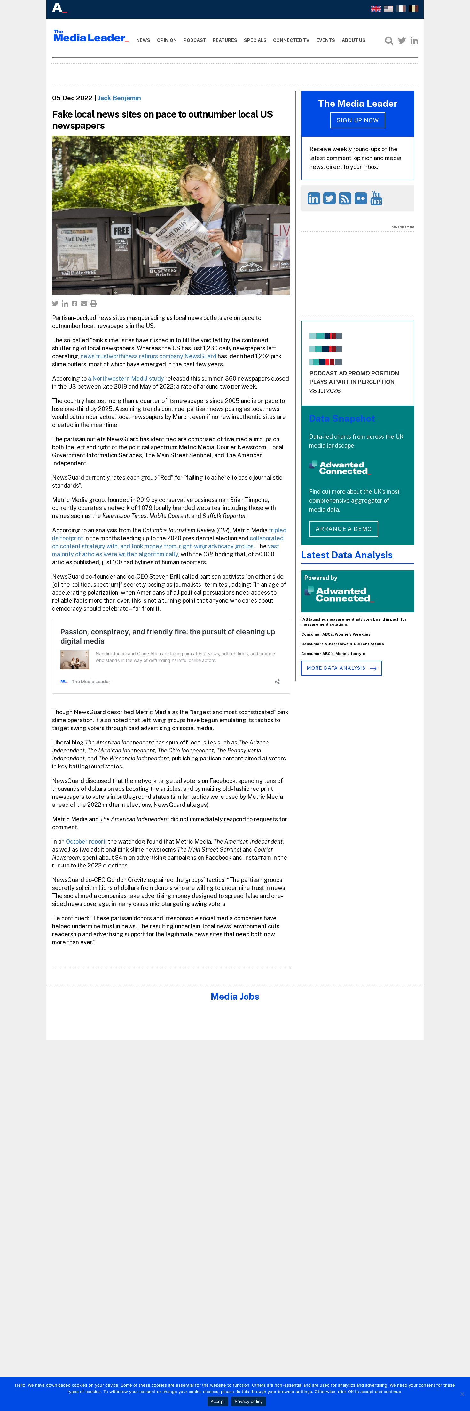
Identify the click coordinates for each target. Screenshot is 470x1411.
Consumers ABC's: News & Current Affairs (342, 644)
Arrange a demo (344, 529)
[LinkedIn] (414, 40)
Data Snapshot (342, 418)
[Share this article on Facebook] (74, 303)
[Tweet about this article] (55, 303)
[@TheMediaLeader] (402, 40)
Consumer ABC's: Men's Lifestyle (333, 654)
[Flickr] (362, 198)
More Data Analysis (337, 668)
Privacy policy (249, 1401)
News (143, 40)
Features (225, 40)
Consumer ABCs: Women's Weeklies (336, 634)
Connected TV (291, 40)
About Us (353, 40)
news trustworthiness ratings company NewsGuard (148, 356)
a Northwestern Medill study (126, 378)
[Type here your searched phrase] (389, 40)
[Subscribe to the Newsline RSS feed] (346, 198)
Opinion (167, 40)
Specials (255, 40)
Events (325, 40)
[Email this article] (84, 303)
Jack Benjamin (119, 98)
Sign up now (358, 120)
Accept (218, 1401)
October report (86, 841)
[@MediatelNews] (330, 198)
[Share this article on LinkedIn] (65, 303)
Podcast (195, 40)
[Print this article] (93, 303)
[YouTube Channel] (377, 198)
